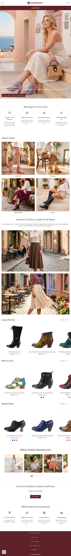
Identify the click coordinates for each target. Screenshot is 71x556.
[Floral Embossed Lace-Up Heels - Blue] (14, 440)
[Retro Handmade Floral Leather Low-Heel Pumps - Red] (69, 440)
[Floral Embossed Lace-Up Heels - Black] (12, 440)
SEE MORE (35, 496)
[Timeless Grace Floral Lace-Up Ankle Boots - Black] (41, 397)
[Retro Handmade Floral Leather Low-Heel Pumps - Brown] (66, 440)
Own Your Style (9, 95)
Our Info (35, 537)
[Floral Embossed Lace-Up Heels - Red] (16, 440)
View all (64, 320)
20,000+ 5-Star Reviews (35, 491)
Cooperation (35, 541)
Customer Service (35, 533)
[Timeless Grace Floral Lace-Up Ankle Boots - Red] (43, 397)
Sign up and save (35, 545)
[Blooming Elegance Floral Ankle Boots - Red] (69, 397)
